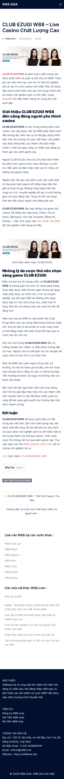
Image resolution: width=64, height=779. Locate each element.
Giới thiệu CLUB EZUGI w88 (17, 480)
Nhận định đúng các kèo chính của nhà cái (30, 634)
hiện (19, 467)
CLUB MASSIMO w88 (33, 456)
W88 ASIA (10, 4)
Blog (38, 39)
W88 (7, 543)
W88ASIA (11, 39)
